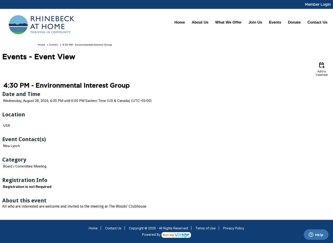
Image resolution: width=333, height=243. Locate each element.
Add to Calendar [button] (322, 68)
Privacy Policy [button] (233, 228)
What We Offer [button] (228, 22)
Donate (294, 22)
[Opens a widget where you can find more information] (316, 235)
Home (179, 22)
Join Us (255, 22)
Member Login (318, 4)
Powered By (152, 234)
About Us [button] (200, 22)
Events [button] (275, 22)
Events (53, 44)
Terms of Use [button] (205, 228)
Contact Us (317, 22)
